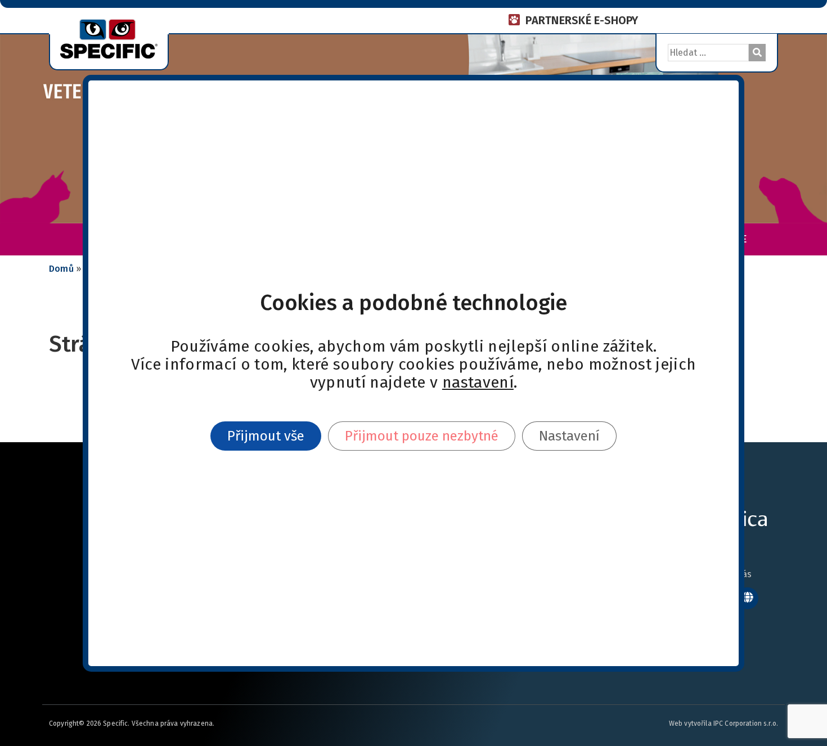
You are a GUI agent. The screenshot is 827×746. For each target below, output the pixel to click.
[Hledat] (757, 52)
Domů (61, 268)
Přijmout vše (265, 436)
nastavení (478, 383)
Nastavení (569, 436)
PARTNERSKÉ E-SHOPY (581, 20)
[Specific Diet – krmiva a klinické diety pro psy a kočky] (109, 37)
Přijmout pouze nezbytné (421, 436)
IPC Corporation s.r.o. (745, 723)
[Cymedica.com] (747, 598)
